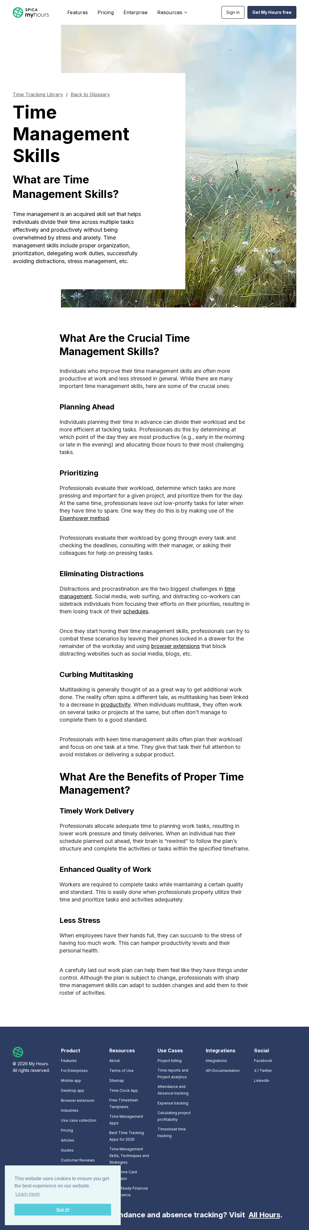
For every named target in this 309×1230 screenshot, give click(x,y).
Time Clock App (123, 1090)
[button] (171, 12)
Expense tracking (173, 1103)
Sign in (233, 12)
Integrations (216, 1060)
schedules (135, 611)
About (114, 1060)
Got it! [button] (62, 1209)
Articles (67, 1140)
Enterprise (135, 12)
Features (77, 12)
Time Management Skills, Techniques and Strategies (129, 1156)
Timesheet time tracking (172, 1132)
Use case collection (78, 1120)
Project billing (170, 1060)
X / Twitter (263, 1070)
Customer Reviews (78, 1160)
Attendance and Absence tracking (173, 1089)
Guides (67, 1150)
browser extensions (175, 646)
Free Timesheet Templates (123, 1103)
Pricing (105, 12)
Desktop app (72, 1090)
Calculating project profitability (174, 1116)
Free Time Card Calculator (123, 1175)
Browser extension (77, 1100)
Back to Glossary (90, 94)
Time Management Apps (126, 1119)
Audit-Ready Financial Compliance (128, 1191)
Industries (69, 1110)
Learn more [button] (27, 1194)
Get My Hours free (271, 12)
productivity (115, 704)
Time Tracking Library (38, 94)
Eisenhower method (84, 518)
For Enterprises (74, 1070)
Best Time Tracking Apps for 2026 (126, 1136)
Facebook (263, 1060)
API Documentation (223, 1070)
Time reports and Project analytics (173, 1073)
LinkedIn (261, 1080)
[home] (31, 12)
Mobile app (71, 1080)
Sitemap (116, 1080)
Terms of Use (121, 1070)
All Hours (264, 1214)
